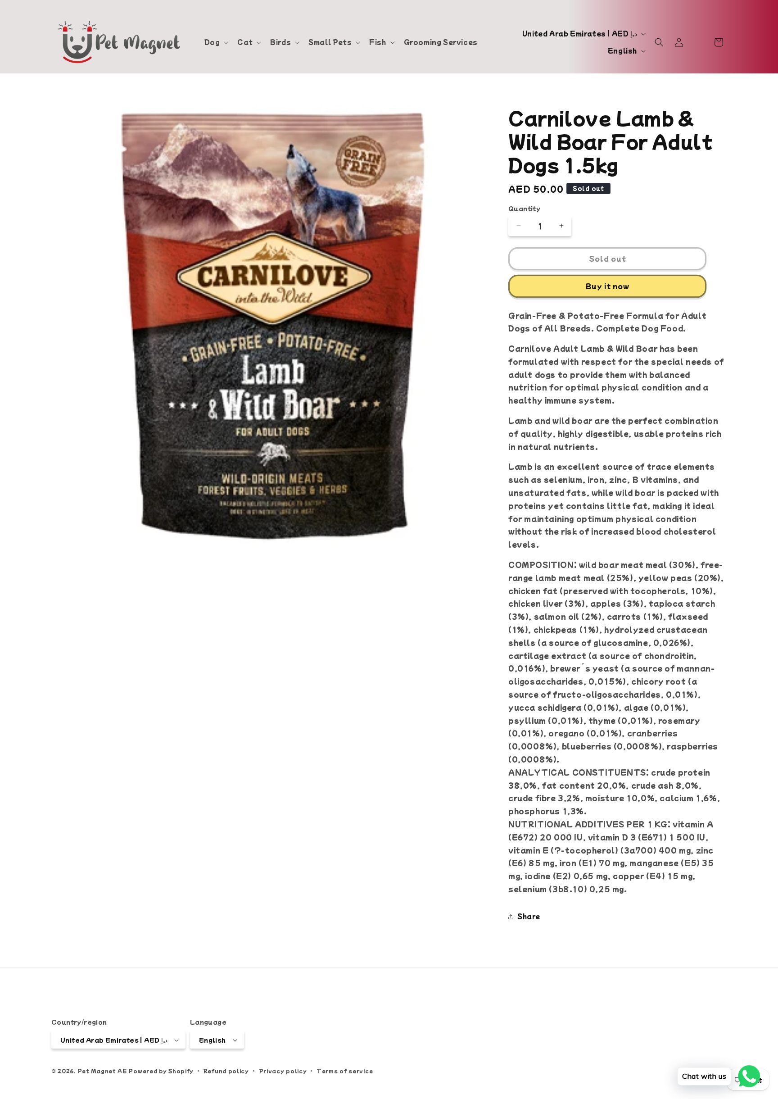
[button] (215, 41)
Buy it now (607, 286)
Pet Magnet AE (102, 1071)
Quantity (524, 208)
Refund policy (226, 1070)
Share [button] (528, 916)
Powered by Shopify (161, 1071)
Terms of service (345, 1070)
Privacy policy (283, 1070)
